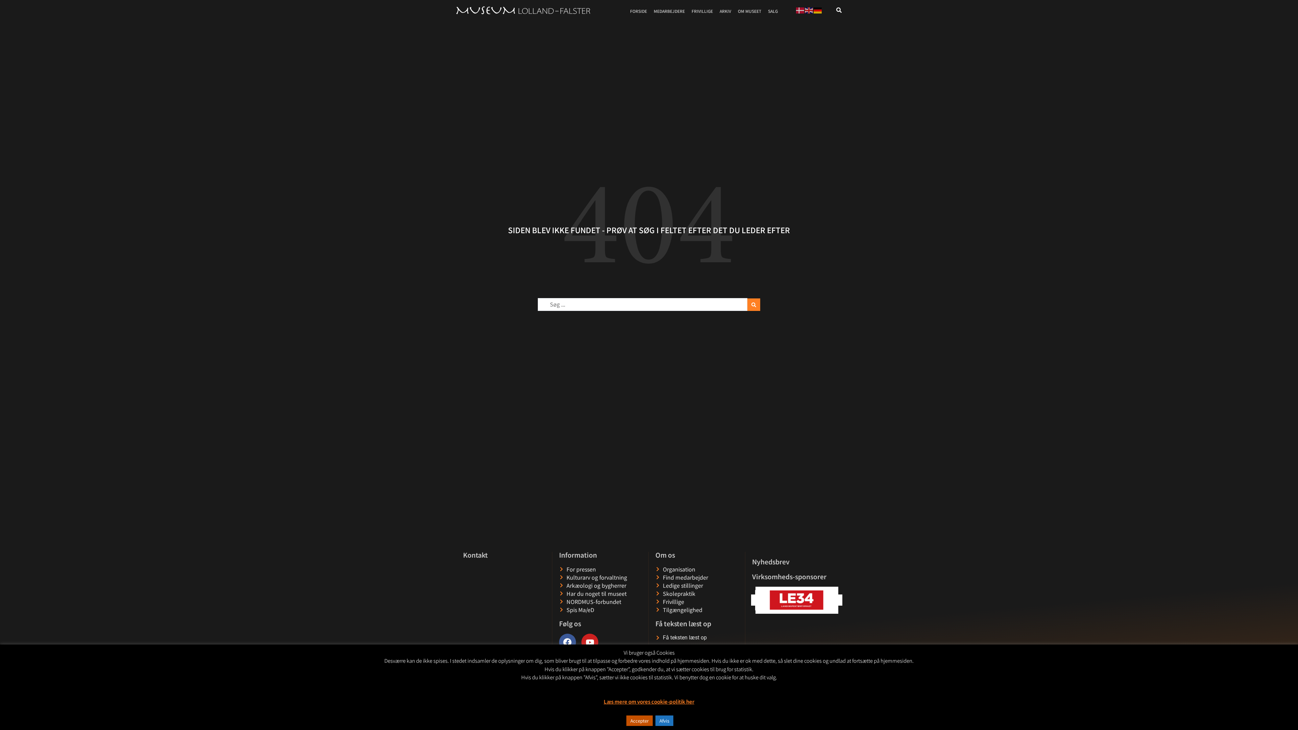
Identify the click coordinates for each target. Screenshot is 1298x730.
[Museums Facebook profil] (567, 642)
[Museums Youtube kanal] (589, 642)
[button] (836, 600)
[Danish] (800, 9)
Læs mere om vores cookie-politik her (649, 701)
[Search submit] (753, 304)
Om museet (749, 11)
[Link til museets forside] (523, 10)
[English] (809, 9)
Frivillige (702, 11)
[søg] (839, 10)
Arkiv (725, 11)
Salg (773, 11)
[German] (818, 9)
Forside (638, 11)
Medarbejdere (669, 11)
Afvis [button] (664, 720)
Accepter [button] (639, 720)
